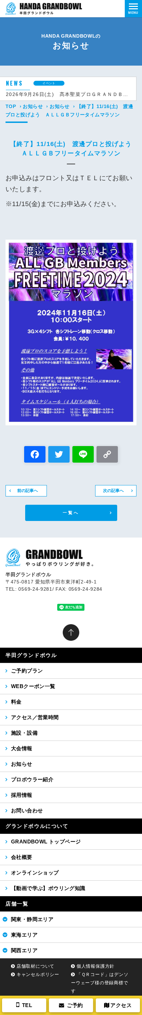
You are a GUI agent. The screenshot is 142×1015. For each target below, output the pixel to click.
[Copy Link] (107, 455)
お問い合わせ (27, 810)
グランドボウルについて (37, 826)
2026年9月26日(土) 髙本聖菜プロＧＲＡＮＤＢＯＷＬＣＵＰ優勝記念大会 (68, 94)
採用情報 (21, 795)
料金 (16, 702)
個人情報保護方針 (95, 966)
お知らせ (33, 106)
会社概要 (21, 857)
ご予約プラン (27, 671)
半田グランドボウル (31, 655)
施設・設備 (24, 733)
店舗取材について (35, 966)
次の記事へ (113, 490)
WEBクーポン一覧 (33, 686)
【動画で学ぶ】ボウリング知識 (48, 888)
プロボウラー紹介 (32, 779)
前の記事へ (27, 490)
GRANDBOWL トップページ (46, 841)
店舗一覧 (17, 904)
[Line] (83, 455)
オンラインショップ (35, 873)
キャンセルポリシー (38, 974)
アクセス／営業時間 (35, 717)
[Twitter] (59, 455)
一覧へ (71, 512)
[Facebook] (35, 455)
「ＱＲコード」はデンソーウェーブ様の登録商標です (100, 983)
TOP (11, 106)
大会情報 (21, 748)
